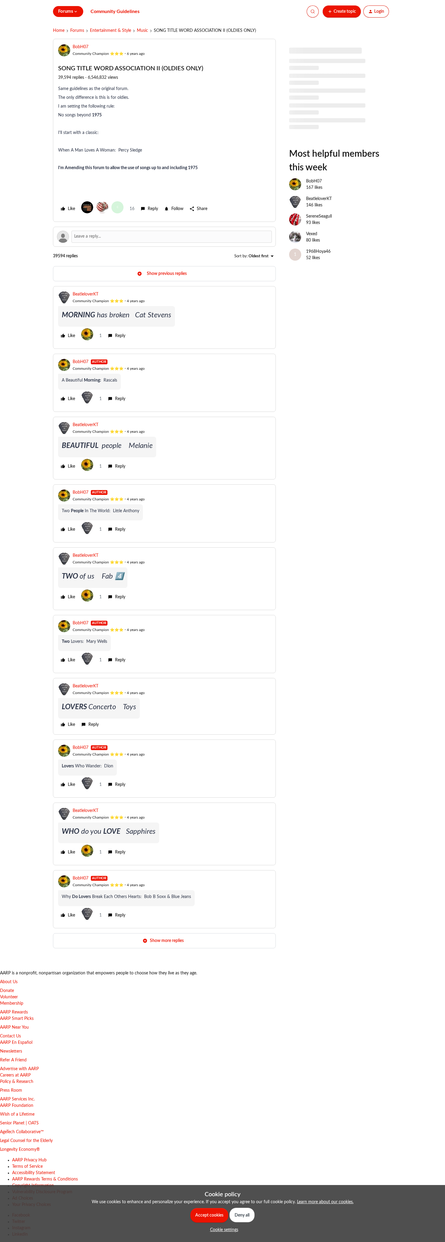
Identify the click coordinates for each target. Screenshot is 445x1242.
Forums (77, 30)
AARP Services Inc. (17, 1099)
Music (142, 30)
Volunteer (9, 997)
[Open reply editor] (164, 236)
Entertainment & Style (110, 30)
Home (58, 30)
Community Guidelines (115, 11)
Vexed (311, 234)
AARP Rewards (14, 1012)
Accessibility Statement (33, 1173)
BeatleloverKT (85, 294)
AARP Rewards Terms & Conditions (45, 1179)
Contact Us (10, 1036)
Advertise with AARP (19, 1069)
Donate (7, 991)
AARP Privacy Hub (29, 1160)
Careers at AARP (15, 1075)
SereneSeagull (319, 216)
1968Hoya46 (318, 251)
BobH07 (80, 47)
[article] (164, 317)
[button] (342, 11)
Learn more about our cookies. (325, 1202)
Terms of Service (27, 1166)
